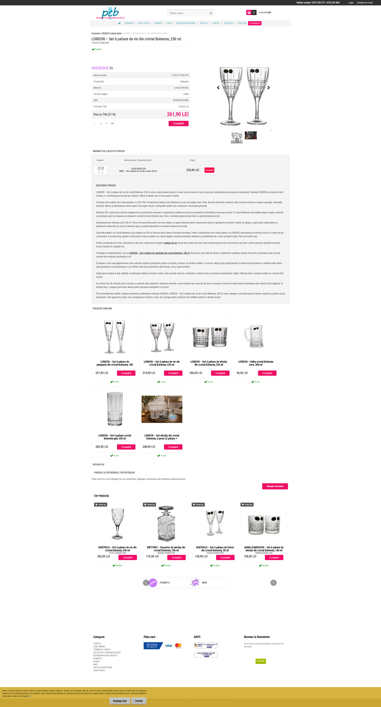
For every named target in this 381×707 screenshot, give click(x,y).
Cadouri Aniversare (186, 23)
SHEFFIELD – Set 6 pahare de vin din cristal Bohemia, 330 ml (117, 549)
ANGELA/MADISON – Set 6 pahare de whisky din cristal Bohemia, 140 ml (264, 549)
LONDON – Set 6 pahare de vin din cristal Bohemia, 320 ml (162, 363)
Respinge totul (120, 701)
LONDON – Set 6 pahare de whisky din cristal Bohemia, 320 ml (209, 363)
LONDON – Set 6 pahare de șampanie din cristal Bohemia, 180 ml (159, 253)
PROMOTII (158, 23)
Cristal (215, 23)
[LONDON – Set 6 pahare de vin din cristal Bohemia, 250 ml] (243, 88)
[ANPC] (206, 643)
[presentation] (218, 88)
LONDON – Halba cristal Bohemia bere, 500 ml (255, 363)
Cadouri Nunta (116, 33)
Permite (139, 701)
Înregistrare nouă (365, 2)
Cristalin (228, 23)
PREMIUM (129, 23)
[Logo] (110, 12)
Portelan (242, 23)
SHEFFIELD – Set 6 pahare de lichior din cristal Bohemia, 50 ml (215, 549)
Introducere (96, 33)
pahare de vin (171, 242)
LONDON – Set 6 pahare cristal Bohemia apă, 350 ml (115, 437)
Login (350, 2)
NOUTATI (203, 23)
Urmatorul (255, 23)
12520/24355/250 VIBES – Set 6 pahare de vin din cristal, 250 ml (138, 170)
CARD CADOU (143, 23)
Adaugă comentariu (275, 486)
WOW (169, 23)
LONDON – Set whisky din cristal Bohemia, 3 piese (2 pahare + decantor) (162, 438)
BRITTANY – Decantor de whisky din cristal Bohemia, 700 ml (166, 549)
